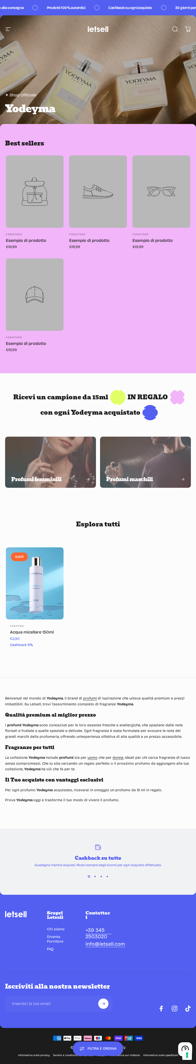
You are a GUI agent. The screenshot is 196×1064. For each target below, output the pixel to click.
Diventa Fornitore (55, 939)
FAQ (50, 949)
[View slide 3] (101, 876)
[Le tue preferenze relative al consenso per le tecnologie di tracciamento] (187, 1055)
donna (118, 757)
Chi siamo (56, 929)
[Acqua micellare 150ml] (35, 583)
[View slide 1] (89, 876)
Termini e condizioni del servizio (73, 1055)
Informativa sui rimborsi (125, 1055)
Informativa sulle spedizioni (160, 1055)
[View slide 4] (107, 876)
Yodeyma (17, 626)
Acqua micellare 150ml (32, 632)
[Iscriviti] (103, 1004)
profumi (90, 698)
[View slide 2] (95, 876)
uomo (92, 757)
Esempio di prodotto (26, 240)
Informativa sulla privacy (34, 1055)
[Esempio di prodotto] (35, 191)
